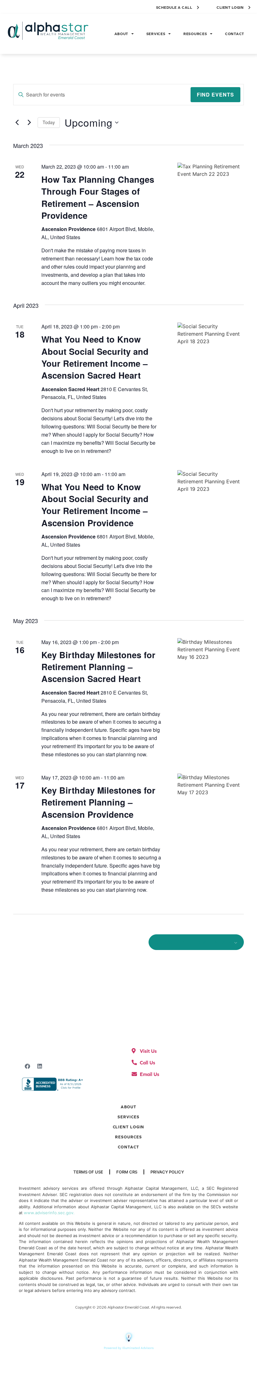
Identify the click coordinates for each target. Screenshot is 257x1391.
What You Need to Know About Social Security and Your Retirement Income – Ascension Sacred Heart (95, 357)
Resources (195, 34)
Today (49, 122)
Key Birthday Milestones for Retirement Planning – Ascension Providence (98, 802)
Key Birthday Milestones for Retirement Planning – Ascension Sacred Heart (98, 667)
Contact (234, 34)
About (121, 34)
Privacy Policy (167, 1171)
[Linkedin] (39, 1066)
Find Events (215, 94)
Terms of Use (88, 1171)
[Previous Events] (17, 122)
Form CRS (126, 1171)
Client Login (128, 1127)
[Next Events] (29, 122)
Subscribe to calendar (192, 942)
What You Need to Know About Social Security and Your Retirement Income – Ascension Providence (95, 505)
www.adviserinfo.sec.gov (48, 1212)
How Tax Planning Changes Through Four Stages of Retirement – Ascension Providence (97, 197)
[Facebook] (27, 1066)
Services (155, 34)
